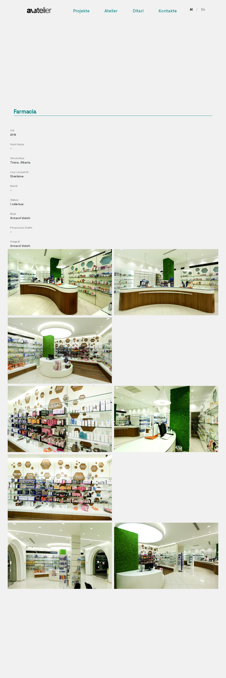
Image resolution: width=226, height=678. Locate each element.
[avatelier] (39, 9)
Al (191, 9)
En (203, 9)
